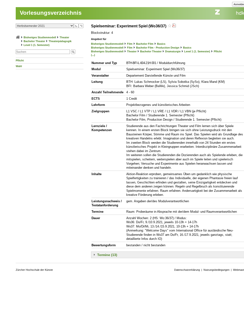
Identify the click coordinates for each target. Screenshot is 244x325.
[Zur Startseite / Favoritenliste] (18, 37)
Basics (161, 43)
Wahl (19, 66)
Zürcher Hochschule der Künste (34, 269)
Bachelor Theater (34, 41)
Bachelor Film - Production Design (157, 47)
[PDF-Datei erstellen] (174, 26)
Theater (64, 37)
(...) (93, 55)
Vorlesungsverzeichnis (50, 13)
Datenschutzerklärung (187, 269)
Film (129, 43)
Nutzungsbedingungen (216, 269)
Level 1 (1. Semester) (37, 45)
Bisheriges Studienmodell (40, 37)
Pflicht (20, 60)
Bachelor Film (144, 43)
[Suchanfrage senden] (73, 51)
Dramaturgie (173, 51)
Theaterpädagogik (60, 41)
